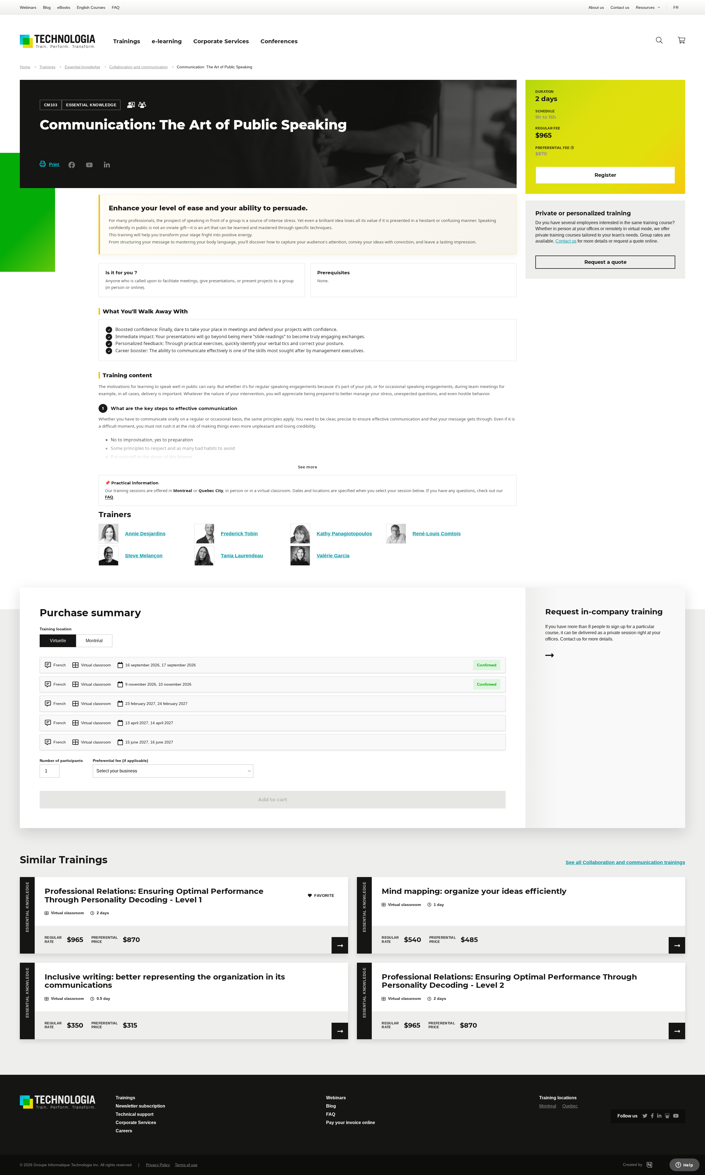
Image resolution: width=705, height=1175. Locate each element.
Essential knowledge (82, 67)
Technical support (134, 1114)
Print (54, 164)
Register (605, 175)
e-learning (167, 41)
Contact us (620, 7)
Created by (633, 1164)
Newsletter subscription (140, 1106)
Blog (47, 7)
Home (25, 67)
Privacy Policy (158, 1165)
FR (676, 7)
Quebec (570, 1106)
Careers (124, 1130)
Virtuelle (58, 640)
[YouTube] (89, 165)
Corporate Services (136, 1122)
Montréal (94, 640)
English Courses (91, 7)
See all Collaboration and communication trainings (625, 862)
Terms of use (186, 1165)
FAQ (116, 7)
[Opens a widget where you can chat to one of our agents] (684, 1165)
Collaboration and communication (138, 67)
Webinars (28, 7)
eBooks (63, 7)
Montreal (547, 1106)
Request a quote (605, 262)
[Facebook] (71, 165)
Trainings (47, 67)
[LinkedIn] (107, 165)
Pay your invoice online (350, 1122)
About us (596, 7)
